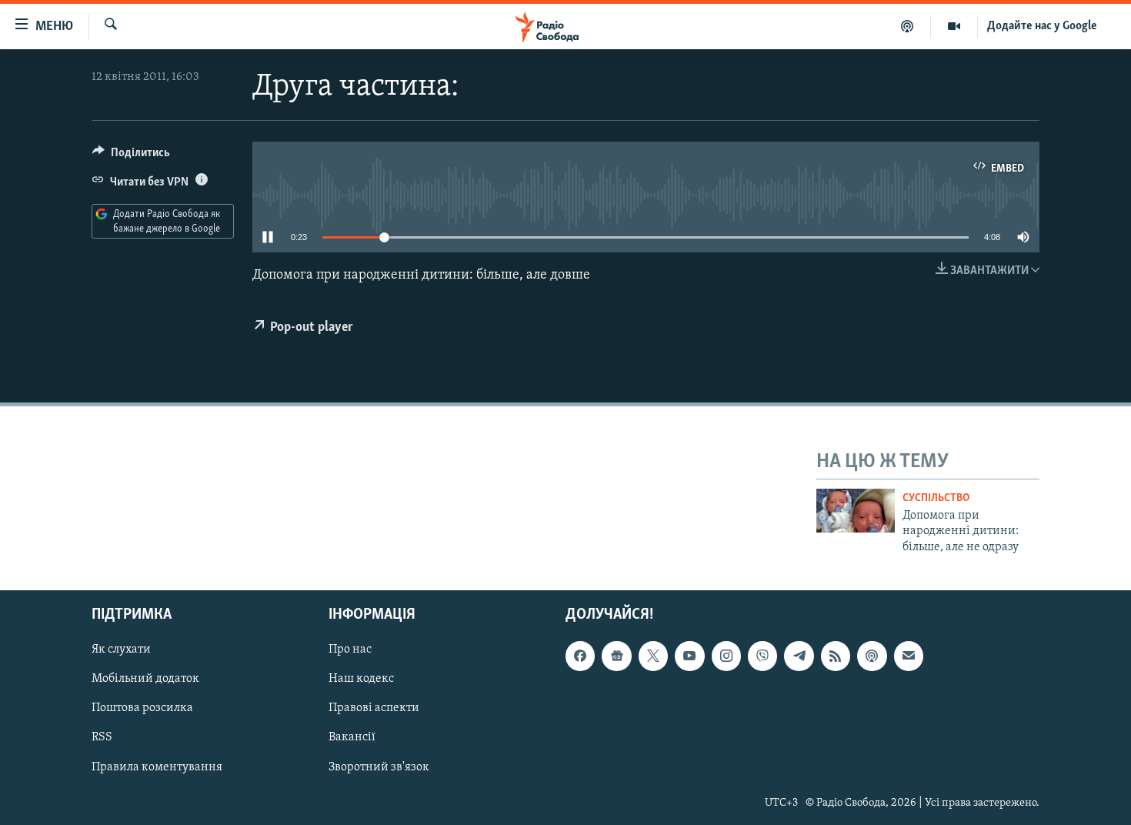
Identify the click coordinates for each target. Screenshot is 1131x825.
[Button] (131, 156)
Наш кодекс (361, 679)
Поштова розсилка (142, 708)
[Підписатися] (908, 655)
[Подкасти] (907, 26)
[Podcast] (871, 655)
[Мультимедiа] (954, 26)
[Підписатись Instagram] (726, 655)
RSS (102, 737)
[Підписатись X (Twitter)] (653, 655)
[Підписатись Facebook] (580, 655)
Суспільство (935, 498)
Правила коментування (157, 766)
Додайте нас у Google (1042, 26)
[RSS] (835, 655)
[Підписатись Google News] (616, 655)
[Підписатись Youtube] (689, 655)
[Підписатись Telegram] (798, 655)
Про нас (350, 649)
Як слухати (121, 649)
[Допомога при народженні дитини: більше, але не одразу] (855, 511)
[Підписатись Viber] (762, 655)
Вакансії (352, 737)
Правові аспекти (374, 708)
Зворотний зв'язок (379, 766)
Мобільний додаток (145, 679)
